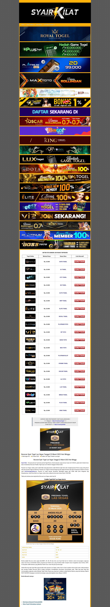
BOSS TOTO (63, 340)
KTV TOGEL (63, 277)
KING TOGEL (63, 410)
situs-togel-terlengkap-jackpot (32, 604)
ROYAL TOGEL (63, 316)
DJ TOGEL (63, 269)
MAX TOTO (63, 347)
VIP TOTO (63, 332)
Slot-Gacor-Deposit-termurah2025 (32, 602)
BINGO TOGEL (63, 394)
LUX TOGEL (63, 387)
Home (22, 24)
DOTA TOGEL (63, 261)
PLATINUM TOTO (63, 324)
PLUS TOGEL (63, 402)
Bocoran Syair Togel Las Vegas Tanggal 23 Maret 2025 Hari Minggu (45, 454)
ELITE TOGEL (63, 308)
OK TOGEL (63, 285)
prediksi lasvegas (55, 456)
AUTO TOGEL (63, 293)
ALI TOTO (63, 379)
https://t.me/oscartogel (58, 420)
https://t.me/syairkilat (59, 424)
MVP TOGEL (63, 300)
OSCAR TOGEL (63, 371)
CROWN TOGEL (63, 363)
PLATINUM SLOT (63, 355)
